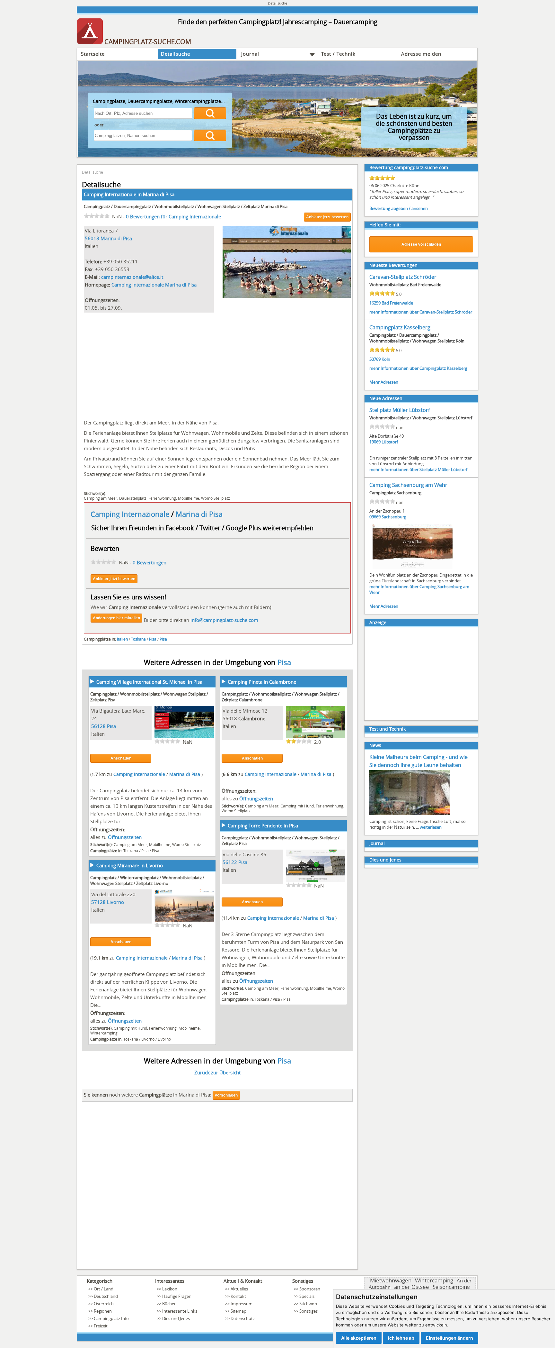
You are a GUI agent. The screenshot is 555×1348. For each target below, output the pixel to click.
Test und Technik (387, 729)
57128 (98, 902)
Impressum (241, 1304)
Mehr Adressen (383, 382)
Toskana (138, 639)
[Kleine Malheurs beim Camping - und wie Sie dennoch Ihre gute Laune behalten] (409, 814)
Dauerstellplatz (132, 498)
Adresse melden (421, 53)
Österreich (104, 1304)
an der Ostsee (411, 1286)
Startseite (93, 53)
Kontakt (238, 1296)
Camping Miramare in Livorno (129, 865)
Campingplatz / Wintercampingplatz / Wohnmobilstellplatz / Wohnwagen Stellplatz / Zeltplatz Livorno (147, 880)
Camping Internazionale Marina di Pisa (154, 284)
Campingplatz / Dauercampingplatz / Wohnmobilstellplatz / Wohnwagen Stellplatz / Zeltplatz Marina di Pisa (185, 206)
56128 (98, 726)
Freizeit (101, 1326)
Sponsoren (309, 1289)
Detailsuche (175, 53)
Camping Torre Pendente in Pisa (263, 825)
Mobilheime (188, 498)
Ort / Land (103, 1289)
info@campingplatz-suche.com (224, 620)
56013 (92, 238)
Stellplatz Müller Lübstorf (399, 410)
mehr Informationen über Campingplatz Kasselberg (418, 368)
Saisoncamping (451, 1286)
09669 (375, 517)
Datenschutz (243, 1318)
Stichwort (308, 1304)
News (375, 745)
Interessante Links (179, 1311)
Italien (122, 639)
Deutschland (106, 1296)
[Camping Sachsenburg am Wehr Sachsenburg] (413, 568)
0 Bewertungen (149, 562)
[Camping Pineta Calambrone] (315, 737)
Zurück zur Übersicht (217, 1072)
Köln (386, 359)
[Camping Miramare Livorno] (184, 920)
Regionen (103, 1311)
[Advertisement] (217, 364)
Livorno (115, 902)
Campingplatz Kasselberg (399, 327)
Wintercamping (104, 1032)
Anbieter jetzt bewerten (327, 217)
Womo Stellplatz (215, 498)
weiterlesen (431, 827)
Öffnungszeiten (125, 837)
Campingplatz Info (111, 1318)
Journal (250, 53)
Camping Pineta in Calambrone (262, 682)
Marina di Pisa (158, 194)
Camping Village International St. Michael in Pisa (149, 682)
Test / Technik (338, 53)
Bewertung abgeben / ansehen (398, 208)
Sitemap (238, 1311)
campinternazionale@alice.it (132, 277)
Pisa (152, 639)
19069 (375, 442)
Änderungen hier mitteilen (116, 618)
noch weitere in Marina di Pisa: (147, 1094)
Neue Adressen (385, 398)
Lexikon (169, 1289)
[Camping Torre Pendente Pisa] (315, 881)
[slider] (97, 215)
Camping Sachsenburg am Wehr (408, 484)
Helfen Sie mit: (385, 225)
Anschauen (120, 758)
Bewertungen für (173, 216)
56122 (230, 862)
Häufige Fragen (176, 1296)
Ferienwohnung (162, 498)
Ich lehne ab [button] (401, 1338)
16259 (375, 303)
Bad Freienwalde (397, 303)
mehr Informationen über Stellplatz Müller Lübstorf (418, 469)
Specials (306, 1296)
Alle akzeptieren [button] (358, 1338)
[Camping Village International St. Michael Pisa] (184, 737)
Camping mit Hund (297, 805)
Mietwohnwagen (390, 1280)
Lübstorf (390, 442)
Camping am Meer (100, 498)
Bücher (169, 1304)
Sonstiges (308, 1311)
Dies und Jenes (385, 860)
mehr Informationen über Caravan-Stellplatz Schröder (420, 312)
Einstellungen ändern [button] (449, 1338)
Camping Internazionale (131, 514)
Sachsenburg (394, 517)
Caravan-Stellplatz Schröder (402, 276)
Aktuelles (239, 1289)
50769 (375, 359)
